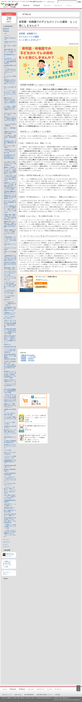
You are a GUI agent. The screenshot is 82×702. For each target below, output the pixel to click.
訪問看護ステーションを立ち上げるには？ (10, 313)
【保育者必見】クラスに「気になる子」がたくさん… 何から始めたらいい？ (10, 239)
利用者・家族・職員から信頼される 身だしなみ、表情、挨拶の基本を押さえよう (10, 217)
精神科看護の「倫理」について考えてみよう (10, 268)
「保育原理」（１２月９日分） (28, 357)
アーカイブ (6, 546)
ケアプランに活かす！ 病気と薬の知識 (10, 413)
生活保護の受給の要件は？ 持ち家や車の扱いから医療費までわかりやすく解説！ (10, 331)
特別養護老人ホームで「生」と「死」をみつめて (10, 533)
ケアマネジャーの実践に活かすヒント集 (10, 457)
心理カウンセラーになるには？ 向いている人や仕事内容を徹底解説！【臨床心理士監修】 (10, 323)
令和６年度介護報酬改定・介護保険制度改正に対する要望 (10, 391)
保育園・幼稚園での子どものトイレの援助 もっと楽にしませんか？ (10, 232)
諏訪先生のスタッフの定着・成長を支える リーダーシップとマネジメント (10, 432)
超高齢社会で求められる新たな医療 (10, 132)
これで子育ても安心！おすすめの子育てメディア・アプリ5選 (10, 292)
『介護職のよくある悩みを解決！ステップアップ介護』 (10, 526)
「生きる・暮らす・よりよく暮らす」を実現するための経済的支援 (10, 396)
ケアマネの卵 (7, 450)
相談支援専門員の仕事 (10, 346)
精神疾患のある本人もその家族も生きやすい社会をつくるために (10, 81)
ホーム (5, 689)
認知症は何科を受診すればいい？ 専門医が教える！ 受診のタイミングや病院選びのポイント (10, 339)
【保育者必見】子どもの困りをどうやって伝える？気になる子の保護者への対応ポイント (10, 258)
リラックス (6, 539)
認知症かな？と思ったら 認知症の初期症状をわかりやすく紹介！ (10, 118)
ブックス (5, 544)
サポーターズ (6, 542)
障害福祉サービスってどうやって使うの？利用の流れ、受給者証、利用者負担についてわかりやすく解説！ (10, 374)
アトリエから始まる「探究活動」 (9, 296)
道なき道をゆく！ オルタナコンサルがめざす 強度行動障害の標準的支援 (10, 61)
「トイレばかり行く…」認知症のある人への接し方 (10, 303)
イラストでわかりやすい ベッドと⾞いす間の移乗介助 (10, 350)
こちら (45, 280)
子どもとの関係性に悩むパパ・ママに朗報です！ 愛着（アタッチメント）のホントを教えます (10, 209)
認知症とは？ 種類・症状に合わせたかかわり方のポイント (10, 405)
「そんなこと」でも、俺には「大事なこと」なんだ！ (10, 490)
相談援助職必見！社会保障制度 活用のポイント (10, 461)
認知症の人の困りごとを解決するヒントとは (10, 380)
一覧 (5, 33)
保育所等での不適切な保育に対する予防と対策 (10, 264)
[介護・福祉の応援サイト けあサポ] (9, 5)
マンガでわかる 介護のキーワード (9, 484)
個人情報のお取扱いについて (44, 694)
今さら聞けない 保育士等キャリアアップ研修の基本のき (10, 163)
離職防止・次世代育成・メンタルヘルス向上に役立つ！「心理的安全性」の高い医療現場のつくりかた (10, 170)
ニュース (6, 35)
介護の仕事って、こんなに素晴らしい (10, 504)
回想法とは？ (7, 344)
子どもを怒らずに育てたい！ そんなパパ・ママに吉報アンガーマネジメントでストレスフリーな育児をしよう (10, 275)
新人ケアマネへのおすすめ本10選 (10, 453)
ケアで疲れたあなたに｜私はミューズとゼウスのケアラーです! (10, 72)
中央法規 (32, 1)
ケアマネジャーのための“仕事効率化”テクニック (10, 385)
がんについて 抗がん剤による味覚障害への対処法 (10, 202)
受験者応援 (6, 29)
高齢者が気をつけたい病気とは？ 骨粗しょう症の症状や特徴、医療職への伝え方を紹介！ (10, 224)
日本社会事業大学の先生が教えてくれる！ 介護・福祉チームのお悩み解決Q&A (10, 520)
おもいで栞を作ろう (10, 479)
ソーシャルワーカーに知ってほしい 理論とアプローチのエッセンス (10, 93)
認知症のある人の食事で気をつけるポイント (10, 400)
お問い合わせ (50, 1)
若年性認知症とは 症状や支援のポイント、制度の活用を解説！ (10, 156)
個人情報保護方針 (29, 694)
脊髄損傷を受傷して (9, 508)
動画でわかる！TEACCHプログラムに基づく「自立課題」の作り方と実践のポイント (10, 101)
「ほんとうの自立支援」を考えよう (9, 317)
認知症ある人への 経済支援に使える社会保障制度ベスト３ (10, 197)
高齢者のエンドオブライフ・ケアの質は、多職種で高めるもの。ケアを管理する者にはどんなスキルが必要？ (10, 186)
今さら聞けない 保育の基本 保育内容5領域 (10, 137)
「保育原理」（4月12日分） (27, 360)
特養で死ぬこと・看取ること (10, 514)
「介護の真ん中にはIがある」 (28, 355)
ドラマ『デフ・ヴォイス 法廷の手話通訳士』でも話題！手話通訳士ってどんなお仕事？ (10, 285)
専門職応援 (6, 31)
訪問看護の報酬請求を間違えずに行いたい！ (10, 192)
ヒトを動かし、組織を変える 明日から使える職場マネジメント (10, 108)
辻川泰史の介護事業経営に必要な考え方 (10, 441)
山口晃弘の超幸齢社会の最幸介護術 (10, 474)
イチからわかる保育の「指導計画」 (10, 124)
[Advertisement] (9, 631)
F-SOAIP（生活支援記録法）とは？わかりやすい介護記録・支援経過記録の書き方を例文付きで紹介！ (10, 365)
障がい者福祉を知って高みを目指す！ (10, 511)
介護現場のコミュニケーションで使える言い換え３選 (10, 151)
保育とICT (7, 299)
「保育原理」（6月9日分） (27, 359)
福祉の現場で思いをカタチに (10, 51)
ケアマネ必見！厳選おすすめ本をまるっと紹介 (10, 418)
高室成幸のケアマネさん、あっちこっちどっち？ (10, 446)
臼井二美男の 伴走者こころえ (10, 496)
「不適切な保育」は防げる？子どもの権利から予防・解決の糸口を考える (10, 178)
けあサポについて (41, 1)
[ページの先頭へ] (78, 688)
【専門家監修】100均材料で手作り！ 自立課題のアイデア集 (10, 309)
